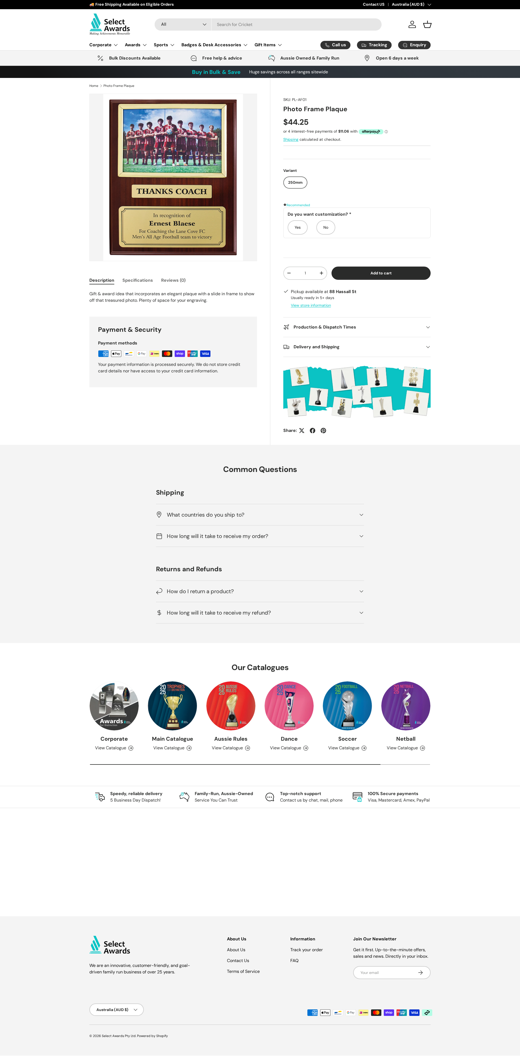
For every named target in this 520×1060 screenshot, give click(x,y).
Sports (161, 45)
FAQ (294, 960)
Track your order (306, 950)
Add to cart (381, 273)
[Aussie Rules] (230, 705)
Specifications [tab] (137, 280)
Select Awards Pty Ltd (119, 1036)
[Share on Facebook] (312, 430)
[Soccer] (347, 705)
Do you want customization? (319, 214)
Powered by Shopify (152, 1036)
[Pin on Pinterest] (323, 430)
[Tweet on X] (301, 430)
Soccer (347, 738)
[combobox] (268, 24)
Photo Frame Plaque (118, 86)
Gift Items (265, 45)
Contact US (374, 4)
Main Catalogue (172, 738)
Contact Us (238, 960)
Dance (289, 738)
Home (93, 86)
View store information (311, 305)
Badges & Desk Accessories (211, 45)
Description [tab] (101, 280)
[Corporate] (114, 705)
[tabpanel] (173, 297)
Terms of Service (243, 971)
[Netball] (405, 705)
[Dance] (289, 705)
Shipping (290, 139)
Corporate (100, 45)
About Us (236, 950)
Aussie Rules (231, 738)
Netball (405, 738)
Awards (133, 45)
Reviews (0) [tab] (173, 280)
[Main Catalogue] (172, 705)
